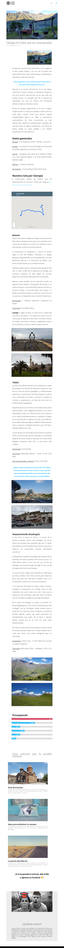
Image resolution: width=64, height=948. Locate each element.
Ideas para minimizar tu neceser (22, 824)
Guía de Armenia (15, 787)
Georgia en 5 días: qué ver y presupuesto (29, 43)
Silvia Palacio (11, 45)
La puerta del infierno (17, 861)
